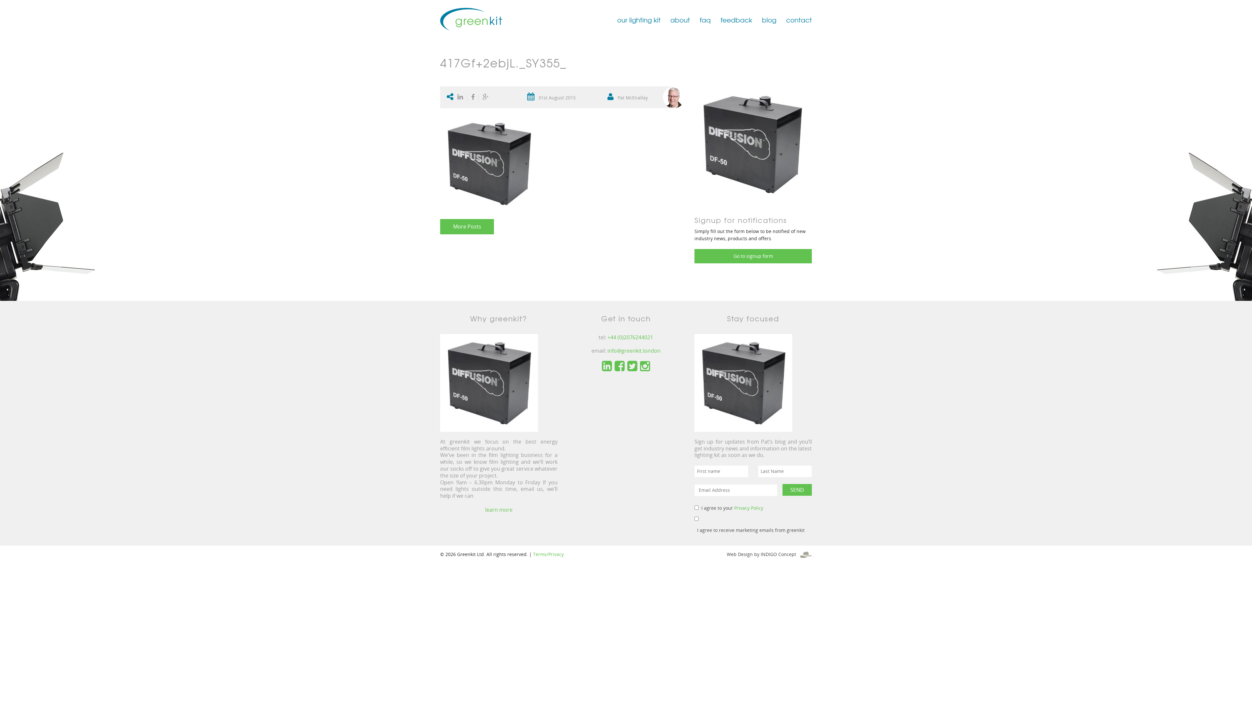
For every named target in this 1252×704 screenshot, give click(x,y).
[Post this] (461, 97)
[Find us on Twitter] (632, 366)
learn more (499, 509)
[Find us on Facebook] (620, 366)
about (680, 19)
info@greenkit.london (634, 350)
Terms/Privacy (548, 554)
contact (799, 19)
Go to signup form (753, 256)
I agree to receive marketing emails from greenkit (751, 530)
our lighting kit (639, 19)
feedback (736, 19)
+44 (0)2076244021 (630, 337)
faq (705, 19)
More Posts (467, 226)
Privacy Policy (748, 508)
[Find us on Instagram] (645, 366)
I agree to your (732, 508)
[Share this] (473, 97)
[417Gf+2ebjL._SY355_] (752, 143)
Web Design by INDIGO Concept (763, 554)
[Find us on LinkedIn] (607, 366)
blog (769, 19)
